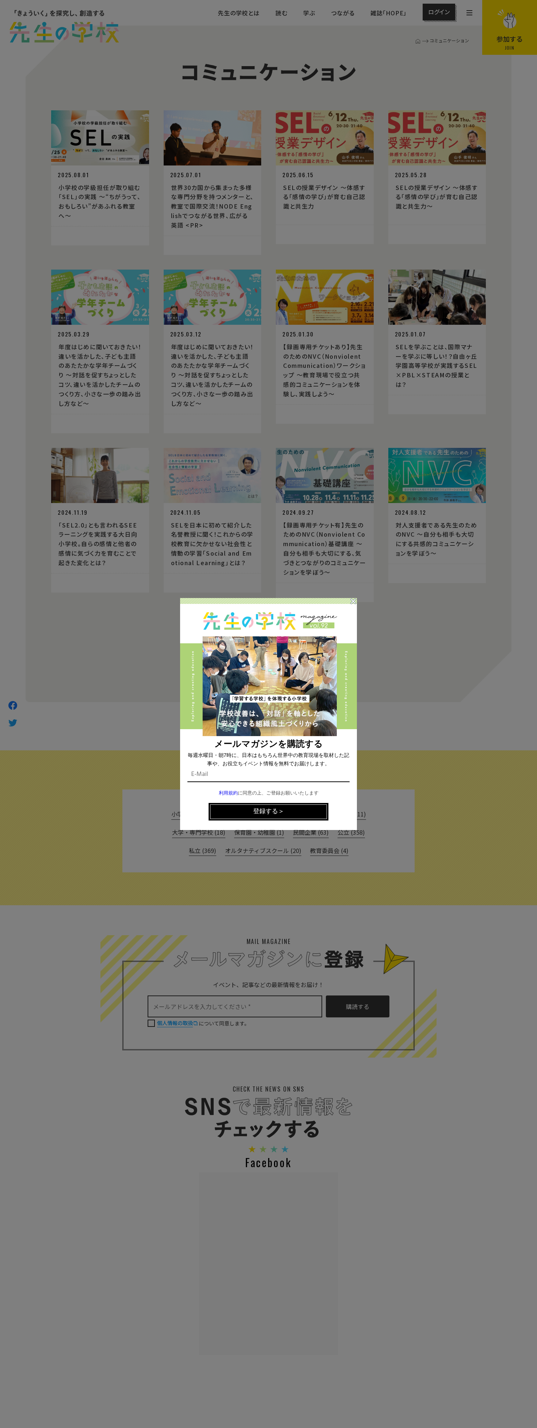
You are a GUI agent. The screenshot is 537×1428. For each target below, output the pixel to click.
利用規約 (228, 793)
